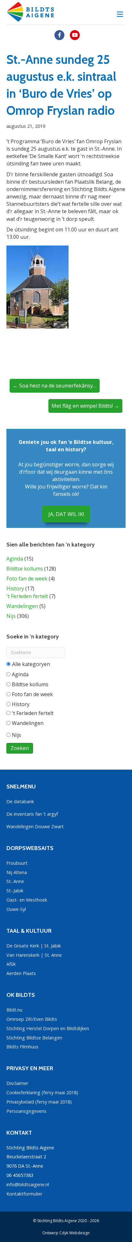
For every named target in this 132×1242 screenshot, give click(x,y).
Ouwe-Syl (16, 909)
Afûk (11, 964)
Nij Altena (16, 872)
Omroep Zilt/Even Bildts (31, 1019)
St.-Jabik (14, 891)
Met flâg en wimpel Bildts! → (85, 405)
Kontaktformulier (24, 1194)
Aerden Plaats (21, 973)
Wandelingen (22, 606)
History (15, 588)
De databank (20, 801)
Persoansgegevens (26, 1111)
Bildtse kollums (24, 568)
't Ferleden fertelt (27, 596)
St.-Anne (15, 881)
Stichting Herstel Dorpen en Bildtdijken (47, 1028)
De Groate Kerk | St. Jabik (33, 946)
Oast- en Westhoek (26, 900)
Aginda (14, 558)
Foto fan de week (26, 578)
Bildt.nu (14, 1010)
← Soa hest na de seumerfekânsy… (54, 385)
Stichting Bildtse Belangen (34, 1038)
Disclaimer (17, 1083)
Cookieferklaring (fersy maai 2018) (42, 1092)
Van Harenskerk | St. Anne (34, 955)
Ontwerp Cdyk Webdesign (66, 1233)
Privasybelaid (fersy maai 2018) (39, 1102)
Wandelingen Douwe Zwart (35, 826)
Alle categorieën (31, 664)
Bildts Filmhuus (22, 1047)
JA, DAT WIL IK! (66, 514)
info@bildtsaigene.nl (27, 1184)
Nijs (11, 616)
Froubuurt (17, 863)
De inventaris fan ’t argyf (32, 814)
